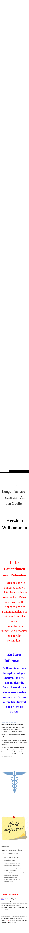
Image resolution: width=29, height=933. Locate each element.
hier (9, 920)
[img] (14, 240)
